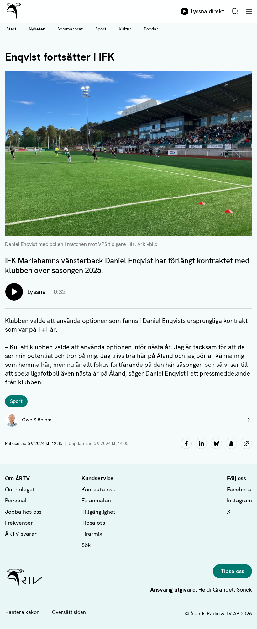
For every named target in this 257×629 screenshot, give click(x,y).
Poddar (151, 29)
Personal (16, 500)
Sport (100, 29)
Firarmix (91, 533)
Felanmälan (96, 500)
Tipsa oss (93, 522)
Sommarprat (70, 29)
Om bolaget (20, 489)
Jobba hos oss (23, 511)
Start (11, 29)
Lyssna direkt (207, 11)
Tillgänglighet (98, 511)
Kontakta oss (98, 489)
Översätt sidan (69, 612)
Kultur (125, 29)
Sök (86, 545)
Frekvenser (19, 522)
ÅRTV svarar (21, 533)
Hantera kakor (22, 612)
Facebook (239, 489)
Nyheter (37, 29)
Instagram (239, 500)
